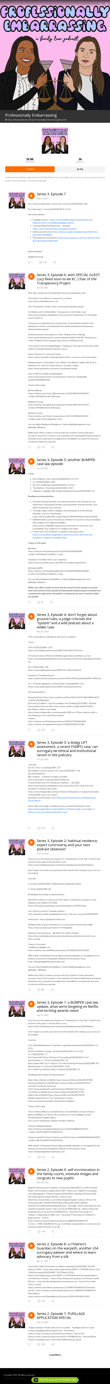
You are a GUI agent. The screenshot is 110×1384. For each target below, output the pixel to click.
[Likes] (29, 447)
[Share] (54, 262)
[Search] (100, 4)
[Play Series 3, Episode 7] (31, 195)
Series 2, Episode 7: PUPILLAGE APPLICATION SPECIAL (61, 1316)
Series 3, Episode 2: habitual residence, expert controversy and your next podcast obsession (67, 845)
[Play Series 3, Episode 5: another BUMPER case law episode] (31, 461)
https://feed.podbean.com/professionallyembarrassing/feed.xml (37, 119)
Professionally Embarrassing (31, 115)
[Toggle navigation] (106, 4)
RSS (81, 169)
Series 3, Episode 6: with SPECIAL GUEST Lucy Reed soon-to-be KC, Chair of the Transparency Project (68, 279)
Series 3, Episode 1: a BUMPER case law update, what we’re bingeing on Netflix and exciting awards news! (67, 1006)
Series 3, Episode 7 (51, 194)
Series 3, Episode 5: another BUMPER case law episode (66, 462)
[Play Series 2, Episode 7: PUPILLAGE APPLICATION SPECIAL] (31, 1315)
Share (31, 169)
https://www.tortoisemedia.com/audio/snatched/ (55, 229)
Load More (55, 1354)
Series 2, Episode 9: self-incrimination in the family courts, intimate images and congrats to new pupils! (68, 1174)
